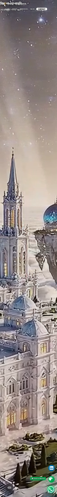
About (14, 9)
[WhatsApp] (51, 489)
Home (7, 9)
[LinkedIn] (51, 468)
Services (24, 9)
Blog (33, 9)
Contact (41, 9)
